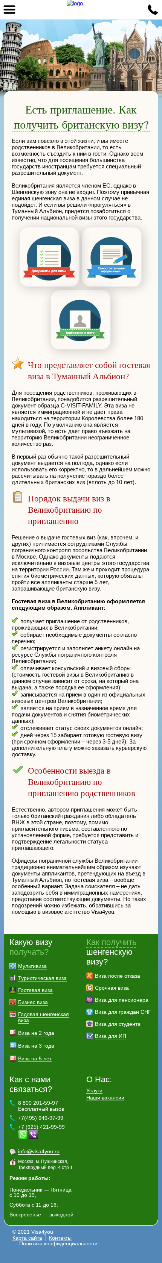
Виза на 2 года (36, 1033)
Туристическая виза (42, 978)
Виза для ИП (110, 1036)
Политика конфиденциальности (58, 1243)
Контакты (60, 1238)
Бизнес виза (33, 1002)
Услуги (94, 1090)
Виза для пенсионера (121, 1000)
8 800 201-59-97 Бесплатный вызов (41, 1106)
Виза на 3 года (36, 1046)
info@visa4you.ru (39, 1151)
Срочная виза (112, 988)
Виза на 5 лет (35, 1059)
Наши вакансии (105, 1098)
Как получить (111, 942)
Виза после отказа (117, 976)
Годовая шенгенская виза (43, 1017)
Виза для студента (118, 1024)
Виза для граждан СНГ (123, 1012)
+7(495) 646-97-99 (40, 1118)
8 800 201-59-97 (152, 9)
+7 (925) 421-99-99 (41, 1127)
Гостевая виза (35, 990)
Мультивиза (32, 966)
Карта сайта (27, 1238)
